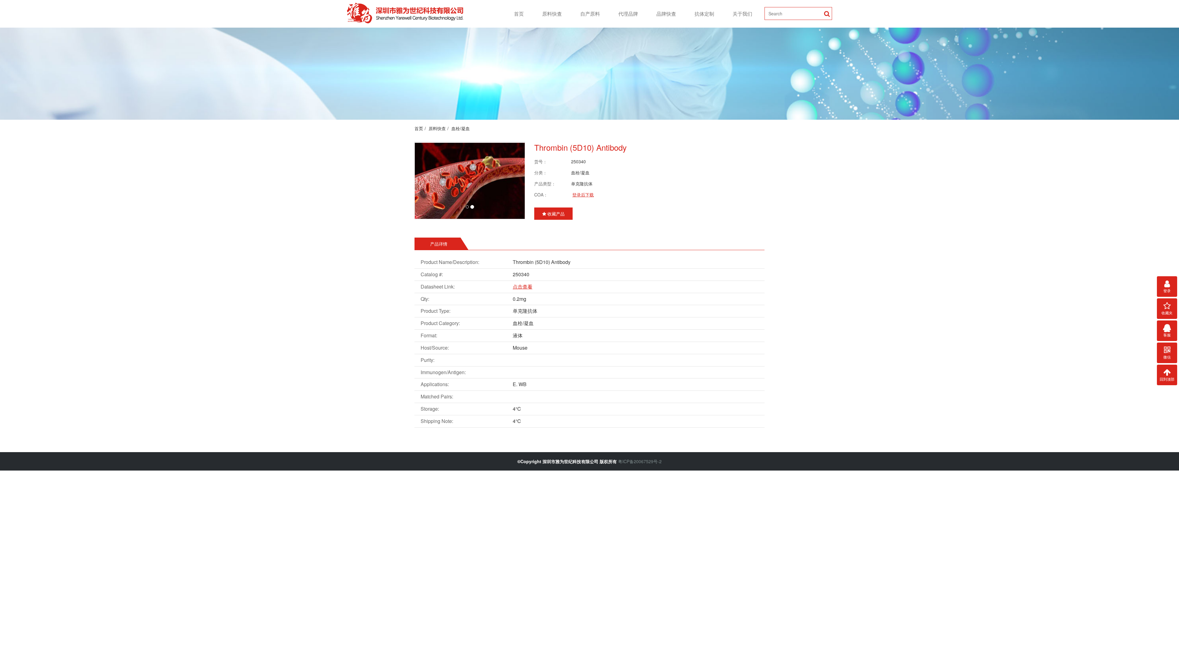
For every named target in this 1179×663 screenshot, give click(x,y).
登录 (1167, 290)
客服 (1167, 334)
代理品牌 (628, 13)
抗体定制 (704, 13)
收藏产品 (555, 214)
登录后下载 (583, 195)
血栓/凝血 (460, 128)
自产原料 (590, 13)
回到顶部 (1167, 379)
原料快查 (552, 13)
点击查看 (522, 286)
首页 (519, 13)
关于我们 (742, 13)
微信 (1167, 356)
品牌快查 (666, 13)
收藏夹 (1167, 312)
